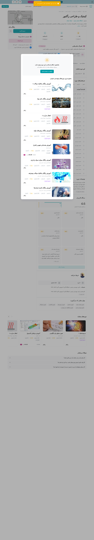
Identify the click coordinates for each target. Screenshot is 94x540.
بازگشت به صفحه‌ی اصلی (47, 71)
